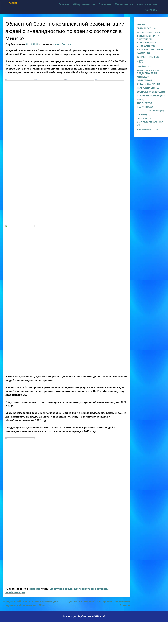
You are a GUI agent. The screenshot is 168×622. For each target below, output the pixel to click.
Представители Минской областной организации (148, 78)
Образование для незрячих (148, 70)
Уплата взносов (147, 4)
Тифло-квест (142, 111)
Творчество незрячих (145, 105)
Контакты (151, 9)
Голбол (156, 32)
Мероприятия (124, 4)
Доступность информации (91, 588)
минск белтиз (61, 44)
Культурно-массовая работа (150, 51)
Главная (13, 2)
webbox (141, 24)
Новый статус (144, 66)
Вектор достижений (144, 32)
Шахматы (156, 110)
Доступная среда (61, 588)
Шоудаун (144, 118)
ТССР (140, 100)
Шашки (143, 114)
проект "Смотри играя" (145, 129)
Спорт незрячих (150, 95)
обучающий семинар (150, 123)
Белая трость (146, 28)
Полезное (105, 4)
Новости (34, 588)
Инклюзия (146, 46)
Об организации (84, 4)
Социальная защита (151, 92)
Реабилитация (15, 592)
